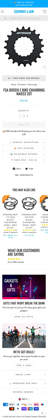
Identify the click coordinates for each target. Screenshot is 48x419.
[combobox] (27, 18)
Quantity (24, 111)
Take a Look (24, 365)
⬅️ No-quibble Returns (24, 154)
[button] (9, 230)
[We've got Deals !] (24, 335)
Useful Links (23, 374)
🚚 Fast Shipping (24, 148)
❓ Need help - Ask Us (24, 160)
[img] (24, 259)
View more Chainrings (26, 78)
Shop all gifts (24, 316)
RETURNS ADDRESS (23, 392)
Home (13, 84)
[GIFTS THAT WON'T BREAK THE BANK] (24, 287)
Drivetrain (22, 84)
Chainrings (32, 84)
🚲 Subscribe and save (23, 383)
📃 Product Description (23, 142)
